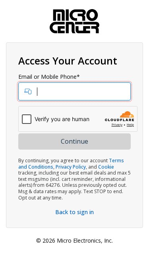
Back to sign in (74, 212)
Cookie (106, 166)
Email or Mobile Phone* (49, 76)
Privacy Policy (71, 166)
